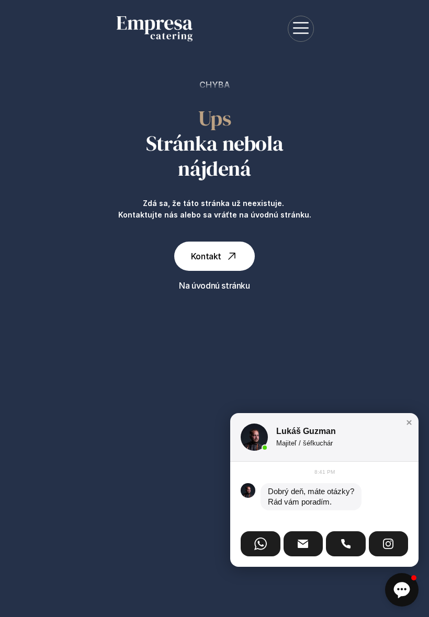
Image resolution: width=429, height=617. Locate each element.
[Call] (346, 543)
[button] (409, 422)
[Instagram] (389, 543)
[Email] (303, 543)
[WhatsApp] (260, 543)
